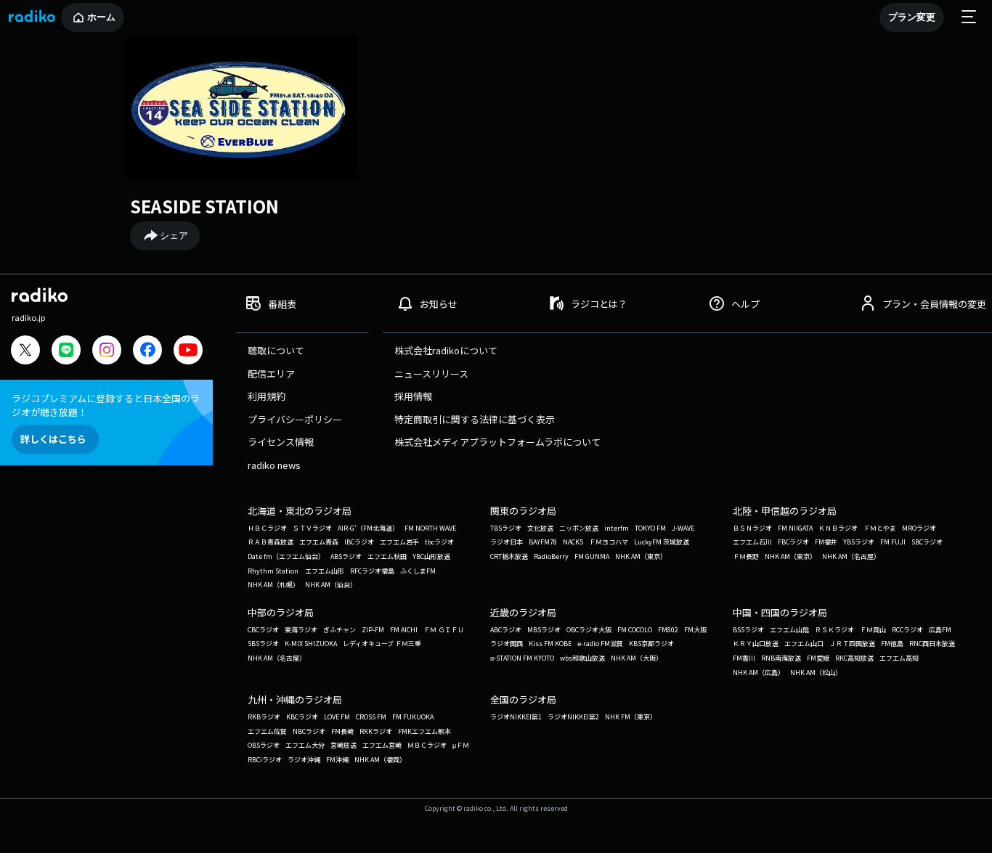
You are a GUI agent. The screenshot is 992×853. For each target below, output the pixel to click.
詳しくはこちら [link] (53, 439)
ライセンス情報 (281, 442)
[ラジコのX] (25, 351)
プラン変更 (911, 17)
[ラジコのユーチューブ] (188, 351)
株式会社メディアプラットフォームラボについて (497, 442)
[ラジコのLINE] (66, 351)
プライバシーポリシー (295, 419)
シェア (174, 235)
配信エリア (271, 373)
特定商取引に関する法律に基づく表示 (474, 419)
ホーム (101, 17)
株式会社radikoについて (445, 350)
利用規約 (266, 396)
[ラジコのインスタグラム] (106, 349)
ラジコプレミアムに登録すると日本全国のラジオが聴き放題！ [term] (106, 405)
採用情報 (413, 396)
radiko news (274, 465)
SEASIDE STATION (204, 206)
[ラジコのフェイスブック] (147, 351)
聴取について (276, 350)
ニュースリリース (431, 373)
